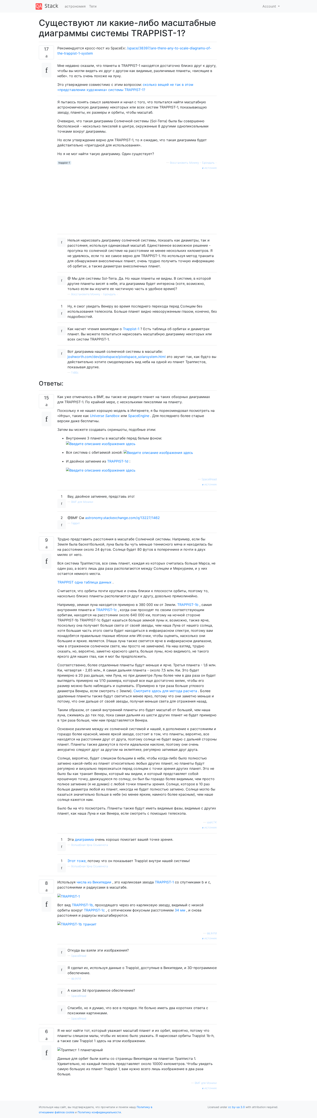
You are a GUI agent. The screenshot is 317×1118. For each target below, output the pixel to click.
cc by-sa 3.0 (236, 1107)
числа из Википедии (94, 882)
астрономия (75, 6)
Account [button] (269, 6)
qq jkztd (212, 933)
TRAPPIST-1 (164, 882)
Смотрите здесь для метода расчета (165, 691)
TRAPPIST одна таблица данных (84, 582)
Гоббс (74, 372)
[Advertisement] (137, 200)
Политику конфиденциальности (99, 1112)
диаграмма (84, 839)
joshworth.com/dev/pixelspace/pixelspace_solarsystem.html (116, 356)
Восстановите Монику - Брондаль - (94, 294)
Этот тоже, (76, 861)
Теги (93, 6)
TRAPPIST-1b (187, 604)
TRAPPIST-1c (106, 610)
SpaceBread (209, 479)
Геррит (75, 523)
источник (210, 167)
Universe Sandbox (105, 416)
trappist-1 (64, 162)
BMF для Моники (82, 501)
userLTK (212, 822)
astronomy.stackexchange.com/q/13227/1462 (122, 518)
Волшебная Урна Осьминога (89, 845)
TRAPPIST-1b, (83, 905)
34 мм (180, 910)
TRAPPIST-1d (117, 461)
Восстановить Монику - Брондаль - (193, 162)
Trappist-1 (131, 329)
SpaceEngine (138, 416)
